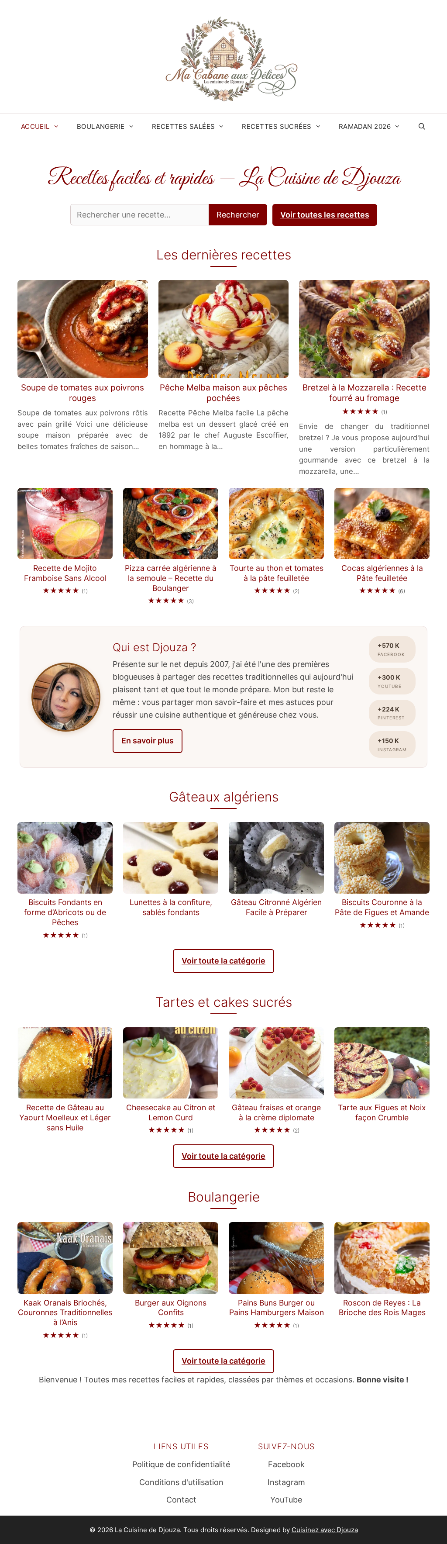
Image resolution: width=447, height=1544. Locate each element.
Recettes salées (183, 126)
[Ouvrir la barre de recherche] (422, 127)
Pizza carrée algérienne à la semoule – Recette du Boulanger (171, 578)
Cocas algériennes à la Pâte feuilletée (382, 573)
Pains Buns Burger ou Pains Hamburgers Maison (276, 1307)
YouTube (286, 1499)
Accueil (35, 126)
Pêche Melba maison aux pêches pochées (223, 393)
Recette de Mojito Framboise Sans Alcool (65, 573)
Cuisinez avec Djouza (325, 1530)
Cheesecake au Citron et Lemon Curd (170, 1112)
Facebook (286, 1464)
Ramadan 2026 (365, 126)
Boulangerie (101, 126)
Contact (181, 1499)
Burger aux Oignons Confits (170, 1307)
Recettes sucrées (276, 126)
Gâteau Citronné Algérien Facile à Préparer (276, 907)
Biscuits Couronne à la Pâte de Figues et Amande (382, 907)
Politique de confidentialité (181, 1464)
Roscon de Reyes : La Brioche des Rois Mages (382, 1307)
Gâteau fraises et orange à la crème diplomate (276, 1112)
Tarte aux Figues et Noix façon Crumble (382, 1112)
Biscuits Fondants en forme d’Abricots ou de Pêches (65, 912)
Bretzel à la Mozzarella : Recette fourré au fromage (364, 393)
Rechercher (238, 214)
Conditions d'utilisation (181, 1482)
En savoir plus (147, 740)
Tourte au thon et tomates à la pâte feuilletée (276, 573)
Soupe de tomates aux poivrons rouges (82, 393)
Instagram (286, 1482)
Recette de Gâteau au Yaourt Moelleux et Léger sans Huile (65, 1117)
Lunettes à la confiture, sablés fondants (171, 907)
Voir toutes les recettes (324, 214)
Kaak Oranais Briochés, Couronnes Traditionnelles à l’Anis (65, 1312)
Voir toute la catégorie (223, 960)
